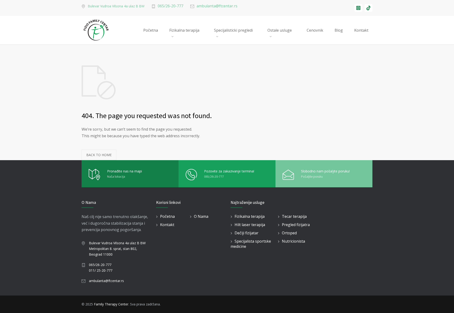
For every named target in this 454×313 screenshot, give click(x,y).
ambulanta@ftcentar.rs (216, 6)
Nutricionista (293, 241)
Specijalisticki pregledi (233, 30)
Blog (339, 30)
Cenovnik (315, 30)
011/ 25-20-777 (100, 270)
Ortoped (289, 233)
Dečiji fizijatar (246, 233)
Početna (150, 30)
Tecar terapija (294, 216)
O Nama (201, 216)
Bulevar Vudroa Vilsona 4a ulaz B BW (116, 6)
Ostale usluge (279, 30)
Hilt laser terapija (250, 224)
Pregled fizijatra (296, 224)
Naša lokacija (116, 176)
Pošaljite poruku (312, 176)
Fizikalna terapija (184, 30)
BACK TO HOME (99, 155)
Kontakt (361, 30)
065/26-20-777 (170, 6)
